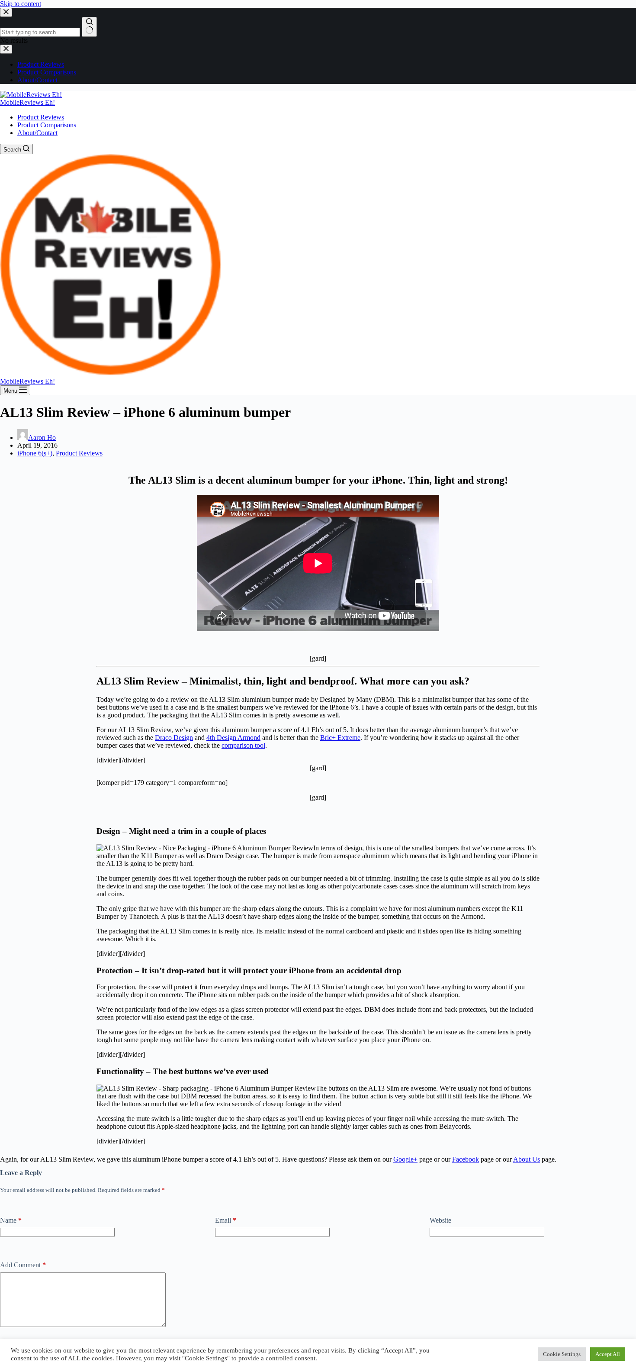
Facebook (465, 1159)
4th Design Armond (233, 737)
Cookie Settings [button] (562, 1354)
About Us (526, 1159)
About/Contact (37, 132)
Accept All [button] (607, 1354)
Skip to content (20, 3)
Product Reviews (40, 117)
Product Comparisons (46, 125)
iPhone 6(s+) (34, 453)
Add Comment (23, 1265)
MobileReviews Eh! (27, 102)
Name (11, 1220)
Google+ (405, 1159)
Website (440, 1220)
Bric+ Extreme (340, 737)
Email (225, 1220)
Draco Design (174, 737)
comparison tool (243, 745)
